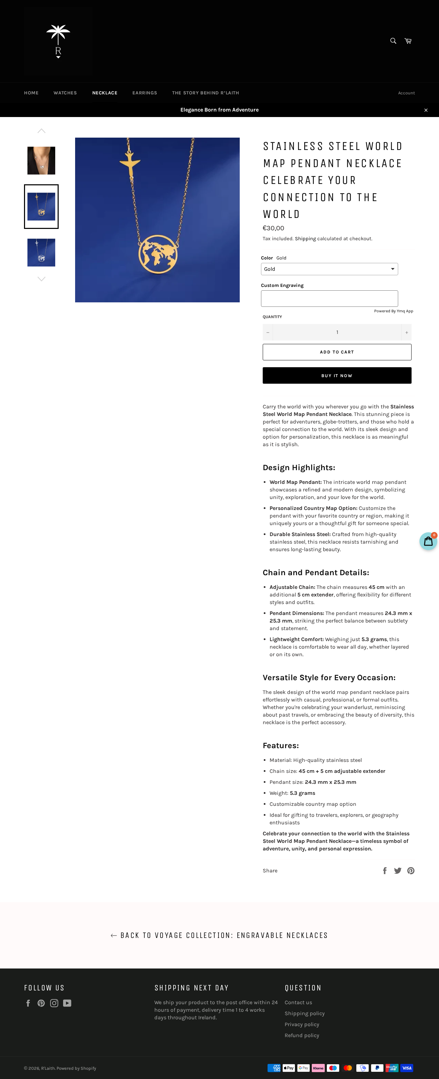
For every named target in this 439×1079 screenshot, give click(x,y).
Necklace (105, 93)
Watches (65, 93)
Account (406, 92)
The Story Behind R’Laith (205, 93)
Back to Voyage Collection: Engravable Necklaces (222, 935)
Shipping (305, 238)
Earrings (144, 93)
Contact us (298, 1002)
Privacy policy (302, 1024)
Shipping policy (305, 1013)
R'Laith (48, 1068)
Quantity (272, 316)
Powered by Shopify (76, 1068)
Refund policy (302, 1035)
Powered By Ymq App (393, 311)
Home (31, 93)
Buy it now (337, 375)
